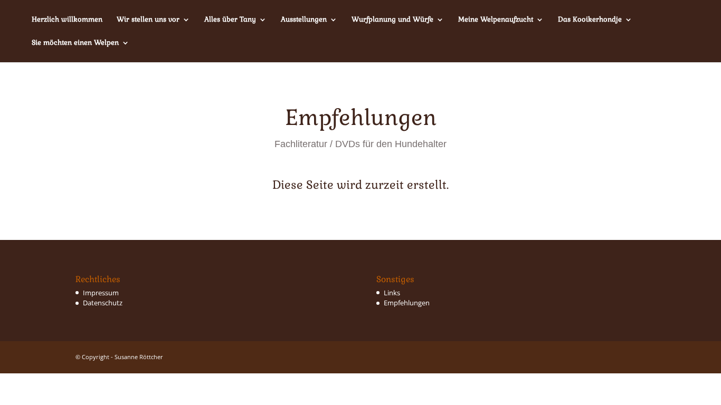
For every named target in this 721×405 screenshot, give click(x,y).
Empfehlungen (407, 302)
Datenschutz (102, 302)
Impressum (101, 292)
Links (392, 292)
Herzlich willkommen (67, 20)
